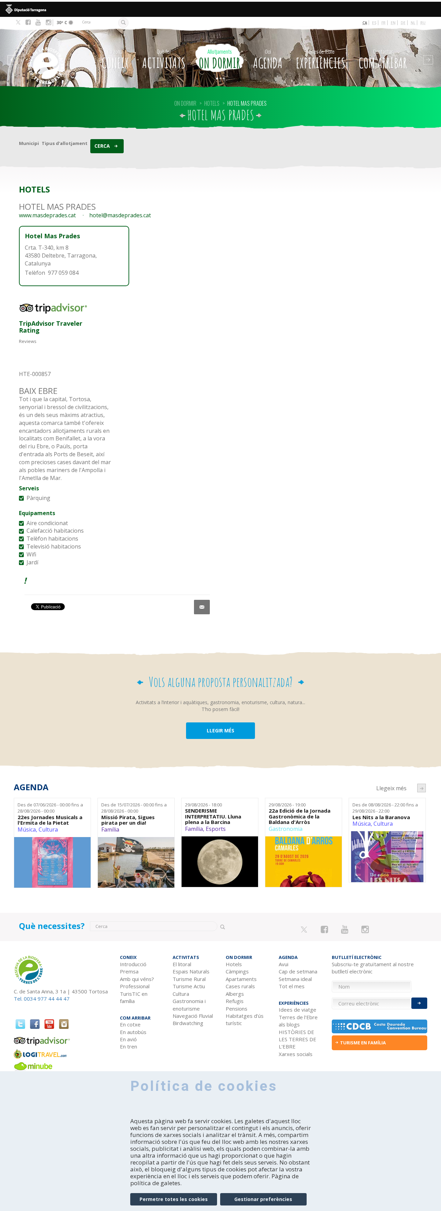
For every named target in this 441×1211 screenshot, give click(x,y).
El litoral (182, 964)
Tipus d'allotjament (65, 143)
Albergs (235, 993)
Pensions (236, 1008)
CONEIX (115, 60)
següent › (421, 788)
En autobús (133, 1032)
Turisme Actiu (189, 986)
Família (110, 829)
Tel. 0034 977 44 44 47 (42, 998)
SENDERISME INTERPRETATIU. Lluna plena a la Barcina (213, 816)
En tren (128, 1046)
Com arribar (383, 60)
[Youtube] (38, 22)
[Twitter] (18, 23)
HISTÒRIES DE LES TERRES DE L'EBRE (297, 1039)
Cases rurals (240, 986)
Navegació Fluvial (193, 1015)
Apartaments (241, 978)
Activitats (164, 60)
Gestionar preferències (263, 1199)
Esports (216, 829)
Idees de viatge (297, 1009)
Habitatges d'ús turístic (245, 1019)
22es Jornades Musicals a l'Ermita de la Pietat (50, 820)
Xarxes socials (295, 1054)
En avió (128, 1039)
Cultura (48, 829)
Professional (135, 986)
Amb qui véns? (137, 978)
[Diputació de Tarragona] (220, 9)
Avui (283, 964)
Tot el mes (292, 986)
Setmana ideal (295, 978)
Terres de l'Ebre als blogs (298, 1021)
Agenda (268, 60)
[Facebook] (28, 22)
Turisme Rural (189, 978)
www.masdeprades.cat (47, 215)
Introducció (133, 964)
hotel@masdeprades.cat (120, 215)
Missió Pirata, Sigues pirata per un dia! (128, 820)
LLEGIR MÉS (220, 730)
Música (27, 829)
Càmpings (237, 971)
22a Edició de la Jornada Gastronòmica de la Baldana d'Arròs (299, 816)
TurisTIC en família (133, 997)
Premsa (129, 971)
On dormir (219, 60)
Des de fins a (50, 808)
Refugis (235, 1001)
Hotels (234, 964)
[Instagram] (48, 22)
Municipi (29, 143)
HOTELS (211, 103)
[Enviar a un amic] (202, 607)
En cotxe (130, 1024)
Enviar (419, 1003)
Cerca (102, 146)
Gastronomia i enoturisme (189, 1005)
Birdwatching (188, 1023)
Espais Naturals (191, 971)
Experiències (321, 60)
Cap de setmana (298, 971)
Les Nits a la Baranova (381, 817)
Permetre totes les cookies (174, 1199)
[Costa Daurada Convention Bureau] (380, 1026)
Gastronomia (285, 829)
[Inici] (51, 55)
